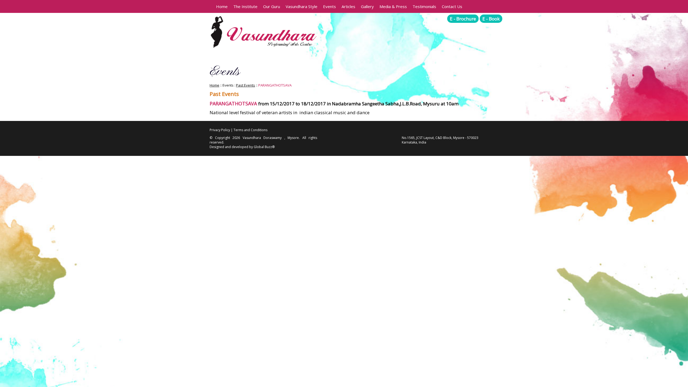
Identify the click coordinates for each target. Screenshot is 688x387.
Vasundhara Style (301, 6)
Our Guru (271, 6)
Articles (348, 6)
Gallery (367, 6)
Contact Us (452, 6)
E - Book (491, 19)
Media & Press (393, 6)
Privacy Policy (220, 130)
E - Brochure (463, 19)
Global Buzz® (264, 147)
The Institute (245, 6)
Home (222, 6)
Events (329, 6)
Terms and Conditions (250, 130)
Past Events (245, 85)
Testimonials (424, 6)
